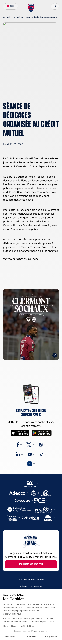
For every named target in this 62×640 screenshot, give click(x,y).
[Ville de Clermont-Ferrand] (32, 517)
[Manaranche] (47, 492)
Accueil (6, 17)
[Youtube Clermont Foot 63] (31, 453)
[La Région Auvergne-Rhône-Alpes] (20, 509)
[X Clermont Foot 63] (30, 444)
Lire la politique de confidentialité (17, 626)
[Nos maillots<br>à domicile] (31, 324)
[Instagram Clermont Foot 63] (41, 444)
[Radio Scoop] (34, 492)
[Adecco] (18, 492)
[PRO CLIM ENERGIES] (40, 500)
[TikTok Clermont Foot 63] (43, 453)
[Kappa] (49, 517)
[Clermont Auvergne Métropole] (13, 517)
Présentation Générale (31, 586)
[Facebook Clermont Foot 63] (19, 444)
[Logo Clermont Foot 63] (31, 8)
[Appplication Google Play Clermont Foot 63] (42, 433)
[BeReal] (31, 463)
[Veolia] (24, 500)
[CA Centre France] (31, 483)
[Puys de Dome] (44, 509)
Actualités (18, 17)
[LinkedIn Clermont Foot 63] (19, 453)
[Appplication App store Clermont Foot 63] (20, 433)
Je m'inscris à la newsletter (31, 564)
